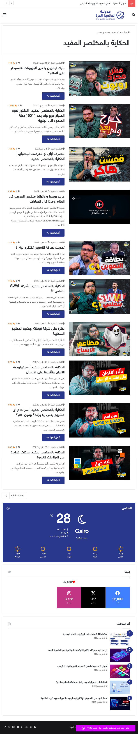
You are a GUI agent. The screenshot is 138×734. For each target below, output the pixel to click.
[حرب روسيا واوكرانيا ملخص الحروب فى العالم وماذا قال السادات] (99, 207)
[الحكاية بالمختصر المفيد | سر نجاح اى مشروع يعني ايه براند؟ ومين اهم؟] (99, 420)
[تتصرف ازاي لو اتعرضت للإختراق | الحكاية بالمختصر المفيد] (99, 164)
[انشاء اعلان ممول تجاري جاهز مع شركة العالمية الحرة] (120, 687)
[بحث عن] (133, 16)
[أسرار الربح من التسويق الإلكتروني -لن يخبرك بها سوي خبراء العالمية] (120, 703)
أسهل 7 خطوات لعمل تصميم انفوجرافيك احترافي (103, 3)
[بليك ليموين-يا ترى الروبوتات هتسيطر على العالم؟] (99, 78)
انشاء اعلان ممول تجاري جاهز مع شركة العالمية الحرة (81, 682)
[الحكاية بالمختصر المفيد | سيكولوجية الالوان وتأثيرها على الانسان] (99, 378)
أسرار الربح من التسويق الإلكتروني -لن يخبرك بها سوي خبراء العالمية (74, 698)
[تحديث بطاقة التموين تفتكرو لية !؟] (99, 258)
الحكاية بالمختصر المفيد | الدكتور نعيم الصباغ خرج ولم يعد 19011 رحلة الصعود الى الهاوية (38, 116)
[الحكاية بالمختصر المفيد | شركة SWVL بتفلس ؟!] (99, 296)
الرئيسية (124, 32)
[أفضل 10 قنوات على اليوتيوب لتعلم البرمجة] (120, 639)
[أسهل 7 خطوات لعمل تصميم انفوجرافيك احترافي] (120, 671)
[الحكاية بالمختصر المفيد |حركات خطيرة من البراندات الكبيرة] (99, 463)
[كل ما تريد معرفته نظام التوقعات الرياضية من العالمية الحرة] (120, 655)
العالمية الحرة (56, 63)
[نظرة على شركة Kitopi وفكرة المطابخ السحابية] (99, 339)
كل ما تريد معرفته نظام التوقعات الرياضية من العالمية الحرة (78, 650)
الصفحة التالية (17, 495)
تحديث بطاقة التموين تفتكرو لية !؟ (40, 248)
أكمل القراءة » (53, 96)
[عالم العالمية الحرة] (110, 15)
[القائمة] (4, 16)
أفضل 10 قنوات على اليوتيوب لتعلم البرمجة (85, 634)
